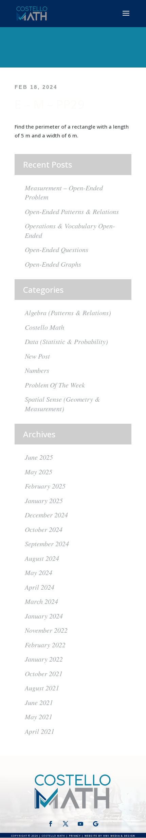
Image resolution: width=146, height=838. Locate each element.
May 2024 (38, 572)
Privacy (75, 835)
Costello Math (44, 327)
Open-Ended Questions (56, 249)
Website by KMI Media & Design (110, 835)
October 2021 (43, 673)
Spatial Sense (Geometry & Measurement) (62, 404)
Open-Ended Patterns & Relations (72, 211)
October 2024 (43, 529)
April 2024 (39, 587)
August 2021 (42, 687)
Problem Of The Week (55, 384)
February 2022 (45, 644)
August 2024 (42, 558)
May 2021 (38, 716)
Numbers (37, 370)
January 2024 (44, 615)
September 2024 (47, 543)
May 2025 (38, 471)
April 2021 (39, 731)
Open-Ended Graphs (53, 264)
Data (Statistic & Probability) (66, 341)
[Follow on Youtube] (80, 824)
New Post (37, 355)
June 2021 (39, 702)
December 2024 (46, 514)
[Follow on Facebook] (50, 824)
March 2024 (41, 601)
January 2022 (44, 658)
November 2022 (46, 630)
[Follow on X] (65, 824)
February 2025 (45, 485)
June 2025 (39, 457)
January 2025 (44, 500)
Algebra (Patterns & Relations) (68, 312)
